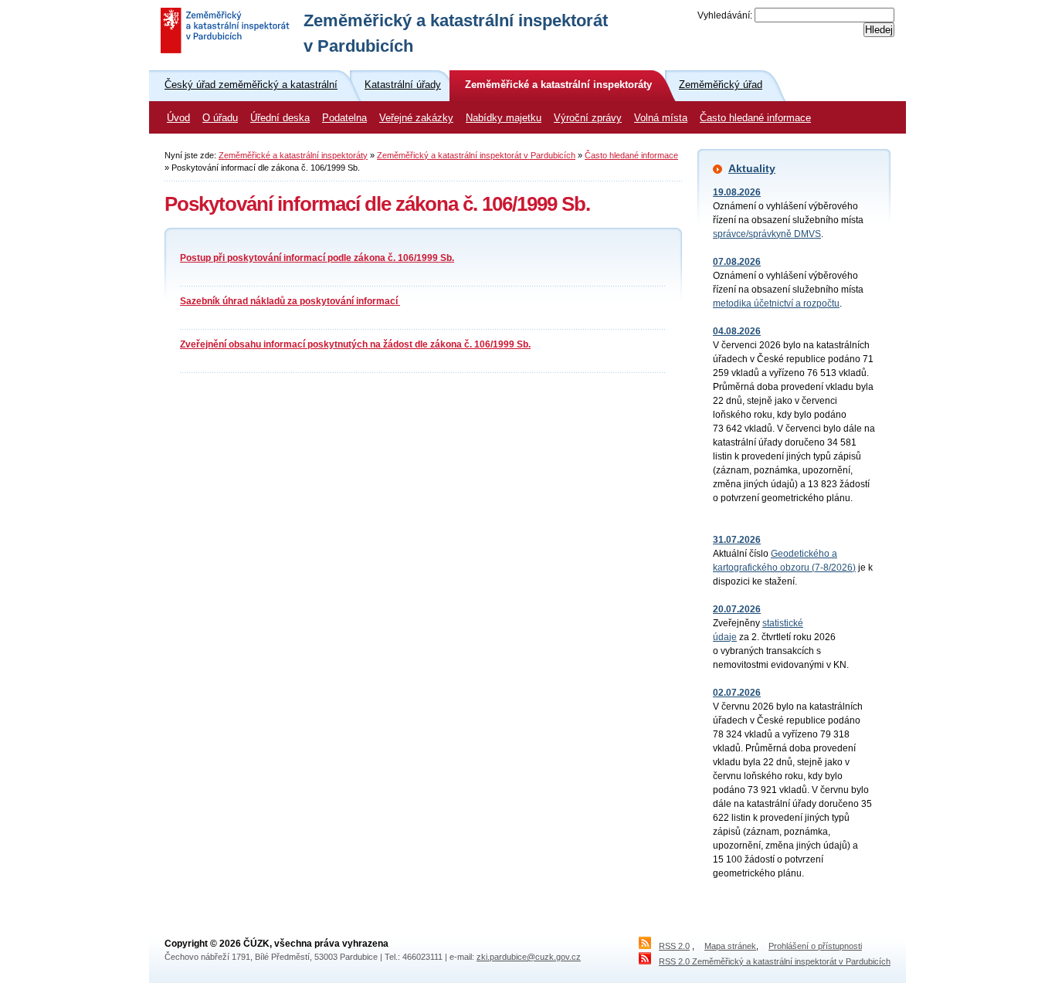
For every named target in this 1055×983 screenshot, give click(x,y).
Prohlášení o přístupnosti (815, 946)
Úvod (178, 118)
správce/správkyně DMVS (767, 234)
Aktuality (751, 168)
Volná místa (660, 118)
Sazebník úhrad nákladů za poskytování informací (290, 301)
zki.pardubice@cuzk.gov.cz (529, 956)
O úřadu (220, 118)
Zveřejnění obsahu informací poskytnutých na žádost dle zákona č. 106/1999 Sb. (355, 344)
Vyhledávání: (724, 15)
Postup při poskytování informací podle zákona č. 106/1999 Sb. (317, 258)
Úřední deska (280, 118)
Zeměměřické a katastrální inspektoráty (293, 155)
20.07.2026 (737, 609)
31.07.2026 (737, 539)
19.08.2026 (737, 192)
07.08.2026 (737, 261)
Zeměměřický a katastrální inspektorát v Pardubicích (476, 155)
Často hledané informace (755, 118)
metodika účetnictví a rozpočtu (776, 303)
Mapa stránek (730, 946)
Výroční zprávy (588, 118)
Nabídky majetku (503, 118)
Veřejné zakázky (416, 118)
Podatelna (344, 118)
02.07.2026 (737, 692)
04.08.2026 (737, 331)
